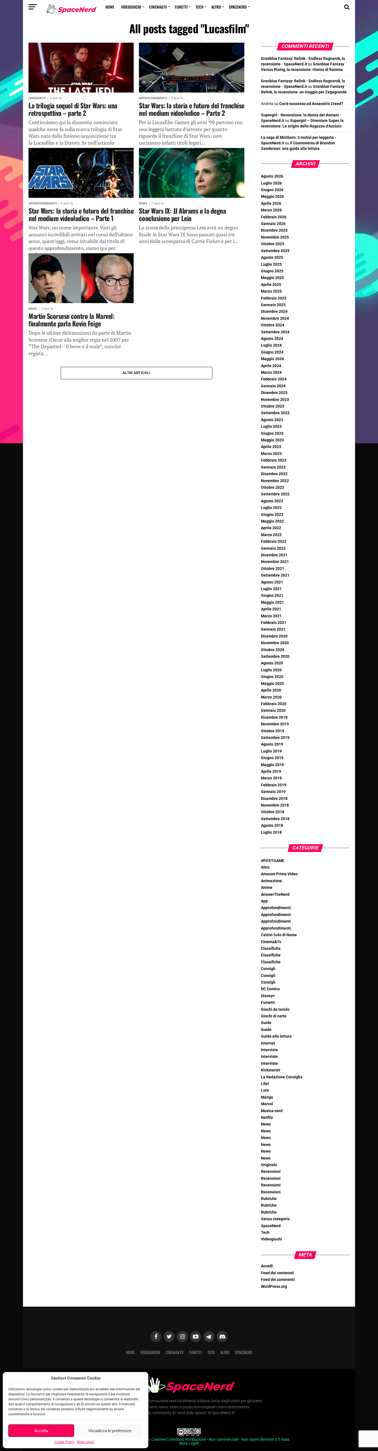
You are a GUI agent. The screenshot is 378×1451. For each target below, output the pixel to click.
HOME (109, 7)
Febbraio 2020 (273, 704)
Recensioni (271, 1171)
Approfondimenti (276, 907)
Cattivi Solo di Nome (279, 935)
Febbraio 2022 (273, 541)
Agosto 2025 (272, 257)
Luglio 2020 (271, 670)
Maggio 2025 (272, 277)
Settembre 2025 (275, 251)
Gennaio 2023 (273, 467)
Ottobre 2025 (272, 244)
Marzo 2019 (271, 778)
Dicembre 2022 (274, 474)
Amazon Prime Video (279, 874)
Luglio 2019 (271, 751)
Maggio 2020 (272, 683)
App (264, 901)
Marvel (267, 1104)
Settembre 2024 (275, 332)
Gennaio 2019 (273, 791)
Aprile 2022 (271, 528)
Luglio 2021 (271, 589)
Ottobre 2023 (272, 406)
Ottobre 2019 (272, 731)
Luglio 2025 (271, 264)
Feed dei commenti (278, 1279)
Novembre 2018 (275, 805)
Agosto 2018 (272, 825)
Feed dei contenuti (277, 1273)
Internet (268, 1043)
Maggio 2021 (272, 602)
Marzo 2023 (271, 453)
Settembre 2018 (275, 819)
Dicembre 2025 (274, 230)
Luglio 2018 (271, 832)
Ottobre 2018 (272, 812)
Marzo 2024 (271, 372)
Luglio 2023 (271, 426)
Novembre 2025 (275, 237)
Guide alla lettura (276, 1036)
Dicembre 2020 (274, 636)
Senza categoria (275, 1219)
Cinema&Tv (158, 7)
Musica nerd (272, 1111)
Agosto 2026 (272, 176)
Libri (265, 1083)
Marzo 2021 (271, 616)
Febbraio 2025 (273, 298)
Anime (266, 887)
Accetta (41, 1430)
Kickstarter (270, 1070)
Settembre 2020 (275, 656)
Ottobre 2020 (272, 650)
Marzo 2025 (271, 291)
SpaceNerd (238, 7)
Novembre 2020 (275, 643)
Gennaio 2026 (273, 223)
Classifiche (271, 948)
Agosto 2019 (272, 744)
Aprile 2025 (271, 284)
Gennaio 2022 (273, 548)
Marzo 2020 (271, 697)
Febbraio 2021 (273, 622)
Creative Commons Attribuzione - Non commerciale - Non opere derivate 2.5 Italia (220, 1439)
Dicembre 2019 (274, 717)
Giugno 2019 (272, 758)
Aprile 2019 (271, 771)
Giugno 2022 (272, 514)
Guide (266, 1022)
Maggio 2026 (272, 196)
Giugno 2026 (272, 190)
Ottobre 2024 (272, 325)
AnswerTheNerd (275, 894)
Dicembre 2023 (274, 392)
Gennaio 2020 (273, 710)
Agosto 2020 (272, 663)
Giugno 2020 (272, 676)
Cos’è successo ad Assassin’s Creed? (311, 103)
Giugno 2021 (272, 595)
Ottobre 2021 (272, 568)
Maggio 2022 (272, 521)
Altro (216, 7)
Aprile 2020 (271, 690)
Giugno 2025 (272, 271)
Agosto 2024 (272, 338)
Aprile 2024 (271, 366)
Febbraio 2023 (273, 460)
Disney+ (268, 996)
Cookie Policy (64, 1442)
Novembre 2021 (275, 561)
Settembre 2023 (275, 413)
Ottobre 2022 (272, 487)
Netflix (267, 1117)
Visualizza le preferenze (109, 1430)
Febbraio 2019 (273, 785)
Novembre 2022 (275, 480)
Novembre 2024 (275, 318)
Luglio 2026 (271, 183)
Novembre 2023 (275, 399)
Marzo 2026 (271, 210)
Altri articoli (136, 373)
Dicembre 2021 (274, 555)
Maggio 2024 (272, 359)
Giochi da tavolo (275, 1009)
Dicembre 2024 (274, 311)
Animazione (271, 881)
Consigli (268, 968)
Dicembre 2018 (274, 798)
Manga (267, 1097)
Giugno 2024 (272, 352)
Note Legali (85, 1442)
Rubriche (269, 1198)
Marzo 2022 (271, 535)
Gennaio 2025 (273, 305)
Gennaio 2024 (273, 386)
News (266, 1124)
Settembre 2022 (275, 494)
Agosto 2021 (272, 582)
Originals (269, 1165)
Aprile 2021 (271, 609)
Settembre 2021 (275, 575)
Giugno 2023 (272, 433)
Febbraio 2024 (273, 379)
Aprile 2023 (271, 446)
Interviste (269, 1050)
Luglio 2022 (271, 507)
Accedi (267, 1266)
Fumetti (181, 7)
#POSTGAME (272, 860)
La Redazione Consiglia (281, 1077)
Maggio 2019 (272, 764)
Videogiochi (131, 7)
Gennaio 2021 (273, 629)
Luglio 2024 (271, 345)
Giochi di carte (273, 1016)
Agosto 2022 (272, 501)
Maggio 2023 (272, 440)
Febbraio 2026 (273, 217)
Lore (265, 1090)
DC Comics (270, 989)
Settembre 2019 (275, 737)
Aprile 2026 (271, 203)
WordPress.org (274, 1286)
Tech (199, 7)
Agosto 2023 (272, 420)
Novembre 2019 (275, 724)
